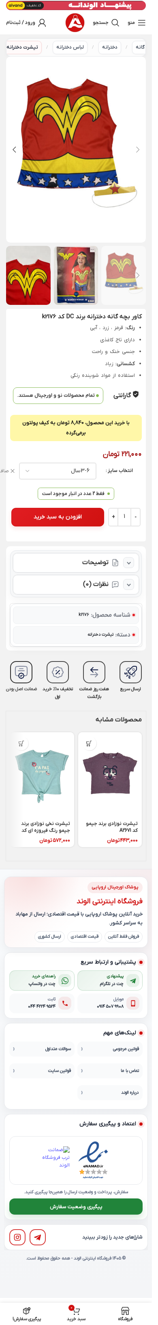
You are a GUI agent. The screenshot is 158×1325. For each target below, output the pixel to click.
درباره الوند (130, 1092)
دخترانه (109, 47)
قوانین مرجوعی (126, 1049)
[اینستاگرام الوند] (17, 1237)
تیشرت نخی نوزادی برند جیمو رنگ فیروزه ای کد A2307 (45, 830)
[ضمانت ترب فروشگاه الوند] (55, 1160)
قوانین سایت (59, 1071)
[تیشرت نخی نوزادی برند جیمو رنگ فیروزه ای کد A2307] (42, 774)
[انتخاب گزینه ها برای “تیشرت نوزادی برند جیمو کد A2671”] (89, 743)
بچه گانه (145, 47)
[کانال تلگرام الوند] (38, 1237)
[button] (138, 150)
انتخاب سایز (120, 470)
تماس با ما (130, 1071)
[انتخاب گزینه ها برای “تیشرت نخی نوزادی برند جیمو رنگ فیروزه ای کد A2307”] (21, 743)
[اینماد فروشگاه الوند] (93, 1160)
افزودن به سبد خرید (58, 517)
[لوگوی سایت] (75, 22)
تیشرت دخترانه (22, 47)
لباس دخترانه (70, 47)
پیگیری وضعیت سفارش (76, 1206)
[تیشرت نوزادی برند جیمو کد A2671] (110, 774)
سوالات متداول (58, 1049)
